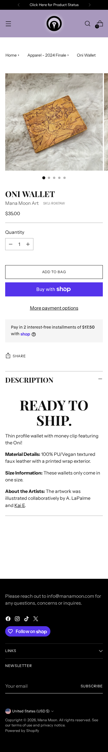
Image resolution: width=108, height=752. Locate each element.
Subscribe (92, 686)
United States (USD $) (31, 711)
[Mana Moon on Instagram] (17, 619)
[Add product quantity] (28, 244)
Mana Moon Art (22, 203)
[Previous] (18, 5)
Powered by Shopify (22, 730)
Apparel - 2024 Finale (46, 55)
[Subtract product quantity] (10, 244)
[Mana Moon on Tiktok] (27, 619)
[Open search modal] (87, 24)
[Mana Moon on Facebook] (8, 619)
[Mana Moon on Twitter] (36, 619)
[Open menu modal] (8, 24)
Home (11, 55)
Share (19, 356)
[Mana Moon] (54, 23)
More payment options (54, 308)
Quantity (14, 232)
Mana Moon (47, 720)
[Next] (89, 5)
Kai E (19, 505)
